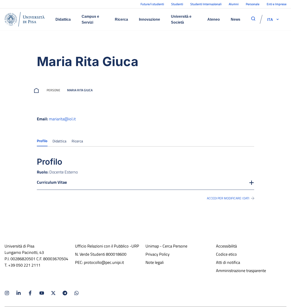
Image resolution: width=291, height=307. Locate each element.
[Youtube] (41, 293)
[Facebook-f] (30, 293)
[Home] (25, 19)
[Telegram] (65, 293)
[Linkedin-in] (18, 293)
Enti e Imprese (276, 4)
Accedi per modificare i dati (228, 198)
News (235, 19)
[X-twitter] (53, 293)
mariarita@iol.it (62, 119)
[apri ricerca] (253, 19)
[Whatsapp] (76, 293)
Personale (252, 4)
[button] (270, 19)
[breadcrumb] (37, 90)
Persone (53, 90)
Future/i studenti (152, 4)
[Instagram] (7, 293)
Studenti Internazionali (205, 4)
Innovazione (149, 19)
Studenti (177, 4)
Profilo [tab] (42, 141)
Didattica (63, 19)
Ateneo (213, 19)
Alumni (233, 4)
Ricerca (121, 19)
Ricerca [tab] (77, 141)
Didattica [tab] (59, 141)
